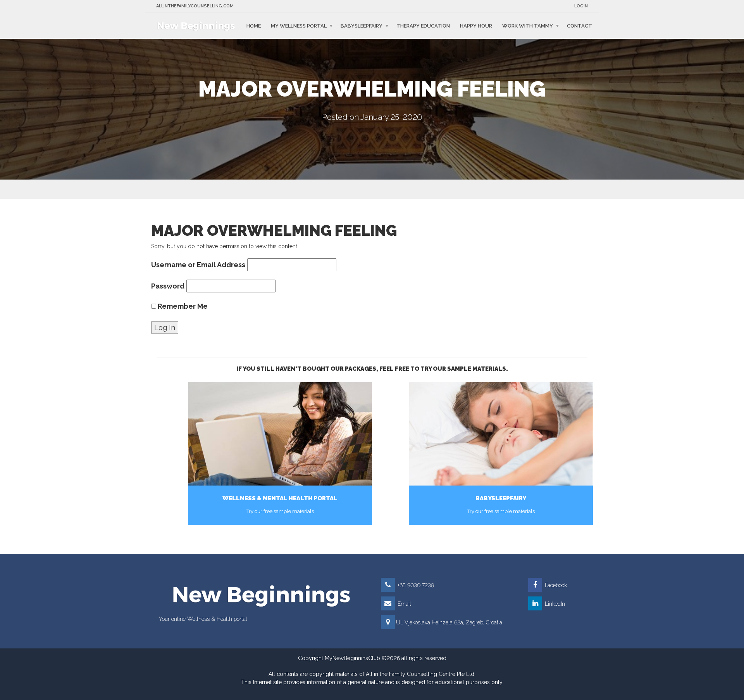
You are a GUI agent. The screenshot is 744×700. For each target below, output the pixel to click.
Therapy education (423, 25)
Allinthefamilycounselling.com (195, 6)
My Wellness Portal (299, 25)
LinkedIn (554, 604)
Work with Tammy (527, 25)
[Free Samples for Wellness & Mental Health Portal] (280, 434)
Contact (579, 25)
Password (167, 286)
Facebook (555, 585)
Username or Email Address (198, 265)
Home (253, 25)
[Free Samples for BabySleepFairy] (501, 434)
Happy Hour (476, 25)
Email (403, 604)
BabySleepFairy (361, 25)
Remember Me (182, 306)
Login (581, 6)
